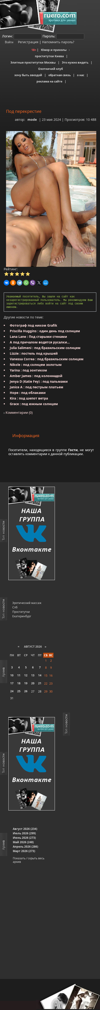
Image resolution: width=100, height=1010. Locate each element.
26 (25, 691)
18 (18, 683)
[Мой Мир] (45, 283)
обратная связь (59, 75)
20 (32, 683)
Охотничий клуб (50, 69)
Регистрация (27, 42)
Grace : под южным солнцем (34, 404)
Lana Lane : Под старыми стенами (38, 336)
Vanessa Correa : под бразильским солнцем (46, 359)
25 (18, 691)
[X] (39, 283)
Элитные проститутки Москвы (33, 62)
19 (25, 683)
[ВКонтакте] (6, 283)
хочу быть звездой (28, 75)
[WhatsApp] (26, 283)
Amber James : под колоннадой (36, 376)
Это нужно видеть (75, 62)
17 (11, 683)
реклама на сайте (49, 81)
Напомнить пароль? (58, 42)
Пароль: (49, 36)
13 (32, 675)
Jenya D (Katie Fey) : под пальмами (39, 381)
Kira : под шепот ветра (29, 398)
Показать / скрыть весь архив (28, 860)
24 (11, 691)
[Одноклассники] (13, 283)
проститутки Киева (49, 56)
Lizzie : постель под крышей (34, 353)
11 (18, 675)
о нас (80, 75)
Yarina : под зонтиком (28, 370)
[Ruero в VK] (31, 534)
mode (32, 119)
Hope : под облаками (28, 392)
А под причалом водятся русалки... (40, 342)
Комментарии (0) (19, 412)
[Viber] (32, 283)
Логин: (7, 36)
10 (11, 675)
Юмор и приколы (54, 50)
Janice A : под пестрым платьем (36, 387)
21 (39, 683)
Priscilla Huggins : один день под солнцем (45, 331)
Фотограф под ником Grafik (33, 325)
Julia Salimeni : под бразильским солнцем (45, 348)
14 (39, 675)
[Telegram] (19, 283)
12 (25, 675)
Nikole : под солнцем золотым (36, 364)
